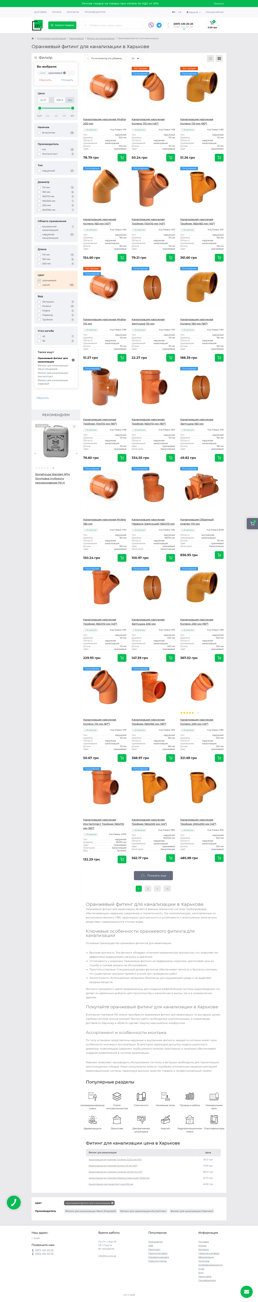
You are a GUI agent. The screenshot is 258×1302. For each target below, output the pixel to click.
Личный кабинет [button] (215, 12)
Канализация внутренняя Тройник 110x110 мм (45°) (116, 1172)
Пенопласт (154, 1249)
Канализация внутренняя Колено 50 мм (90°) (113, 1165)
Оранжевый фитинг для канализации (53, 360)
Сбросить (45, 80)
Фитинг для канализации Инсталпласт (53, 374)
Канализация (76, 38)
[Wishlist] (74, 426)
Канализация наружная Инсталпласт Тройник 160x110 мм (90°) (103, 824)
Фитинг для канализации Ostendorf (53, 382)
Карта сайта (204, 1276)
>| (167, 888)
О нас (201, 1268)
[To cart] (122, 157)
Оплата (56, 12)
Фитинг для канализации (101, 38)
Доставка (40, 12)
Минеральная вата (158, 1257)
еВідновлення (206, 1257)
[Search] (85, 25)
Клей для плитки (157, 1261)
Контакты (73, 12)
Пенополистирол (158, 1253)
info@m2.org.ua (107, 1255)
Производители (94, 12)
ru (173, 12)
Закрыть (219, 3)
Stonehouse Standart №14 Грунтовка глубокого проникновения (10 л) (52, 478)
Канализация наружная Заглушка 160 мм (111, 1184)
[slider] (40, 108)
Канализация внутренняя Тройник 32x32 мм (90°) (115, 1159)
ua (179, 12)
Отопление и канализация (51, 38)
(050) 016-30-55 (183, 27)
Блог (201, 1272)
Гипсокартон (155, 1241)
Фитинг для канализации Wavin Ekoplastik (53, 367)
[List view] (210, 58)
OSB (150, 1245)
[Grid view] (219, 58)
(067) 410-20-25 (183, 23)
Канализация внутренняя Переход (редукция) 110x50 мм (119, 1178)
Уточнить (67, 80)
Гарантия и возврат (209, 1253)
